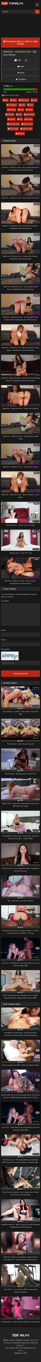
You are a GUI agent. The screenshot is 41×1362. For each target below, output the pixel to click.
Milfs (20, 1335)
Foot (20, 114)
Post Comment (21, 673)
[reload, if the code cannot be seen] (10, 660)
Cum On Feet (14, 124)
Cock (35, 100)
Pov (21, 119)
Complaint (21, 79)
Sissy (23, 105)
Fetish (30, 110)
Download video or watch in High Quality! (21, 42)
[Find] (37, 12)
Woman (29, 119)
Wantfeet (21, 133)
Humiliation (13, 105)
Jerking (12, 119)
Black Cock (25, 100)
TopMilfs (12, 3)
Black (14, 100)
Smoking (13, 110)
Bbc (6, 100)
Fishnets (11, 114)
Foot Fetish (30, 114)
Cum (22, 110)
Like (19, 60)
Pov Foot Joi (28, 124)
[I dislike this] (26, 61)
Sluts (31, 105)
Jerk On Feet (27, 129)
